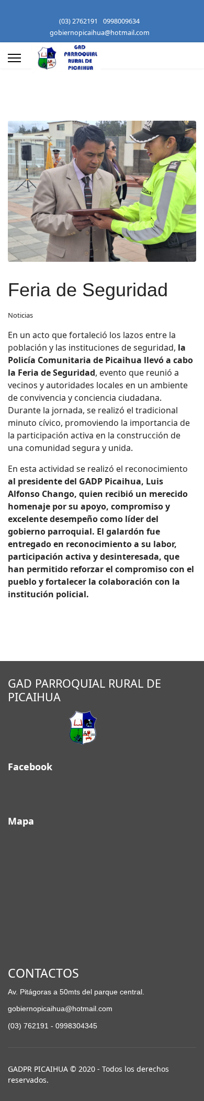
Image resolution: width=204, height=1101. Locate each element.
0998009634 (121, 21)
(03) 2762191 (78, 21)
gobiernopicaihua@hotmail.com (100, 32)
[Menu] (14, 58)
